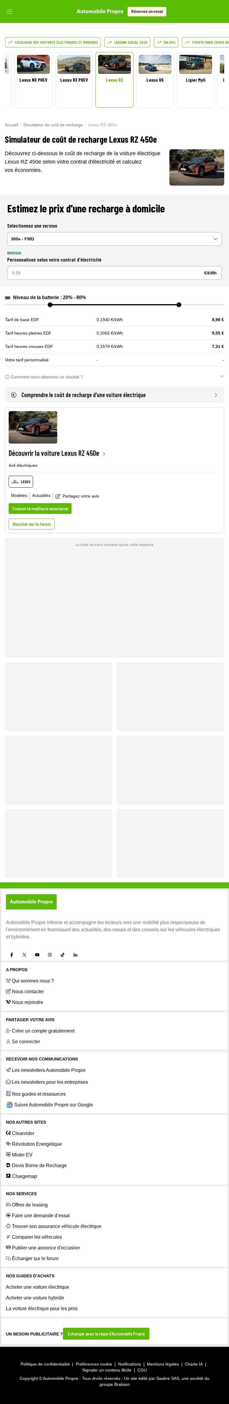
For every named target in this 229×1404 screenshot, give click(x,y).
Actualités (41, 495)
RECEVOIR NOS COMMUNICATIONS (42, 1059)
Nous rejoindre (27, 1002)
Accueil (11, 124)
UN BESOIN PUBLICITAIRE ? (34, 1334)
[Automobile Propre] (100, 11)
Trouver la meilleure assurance (40, 508)
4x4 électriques (23, 465)
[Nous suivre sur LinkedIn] (75, 955)
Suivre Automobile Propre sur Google (53, 1104)
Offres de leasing (30, 1204)
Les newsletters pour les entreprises (50, 1082)
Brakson (122, 1384)
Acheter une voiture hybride (35, 1297)
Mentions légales (163, 1364)
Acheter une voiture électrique (37, 1287)
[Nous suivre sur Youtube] (37, 955)
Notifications (129, 1364)
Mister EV (22, 1154)
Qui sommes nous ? (33, 980)
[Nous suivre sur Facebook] (11, 955)
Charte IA (194, 1364)
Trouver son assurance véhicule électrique (56, 1226)
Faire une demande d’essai (41, 1215)
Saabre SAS (167, 1378)
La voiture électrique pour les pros (42, 1308)
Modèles (19, 495)
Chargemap (24, 1176)
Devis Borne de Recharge (39, 1165)
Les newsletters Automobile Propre (49, 1070)
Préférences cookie (94, 1364)
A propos (16, 969)
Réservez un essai (147, 12)
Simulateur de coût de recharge (53, 124)
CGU (142, 1370)
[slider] (50, 304)
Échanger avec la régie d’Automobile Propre (106, 1333)
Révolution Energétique (37, 1144)
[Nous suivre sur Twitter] (24, 955)
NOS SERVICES (21, 1193)
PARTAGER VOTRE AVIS (30, 1019)
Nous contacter (28, 991)
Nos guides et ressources (39, 1094)
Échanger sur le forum (35, 1258)
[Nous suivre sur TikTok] (62, 955)
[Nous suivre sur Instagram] (50, 955)
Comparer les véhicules (37, 1237)
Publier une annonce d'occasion (46, 1247)
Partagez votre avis (81, 496)
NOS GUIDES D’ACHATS (30, 1276)
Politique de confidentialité (45, 1364)
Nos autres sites (26, 1122)
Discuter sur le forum (32, 524)
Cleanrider (23, 1133)
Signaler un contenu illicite (106, 1370)
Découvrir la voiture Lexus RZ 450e (54, 453)
